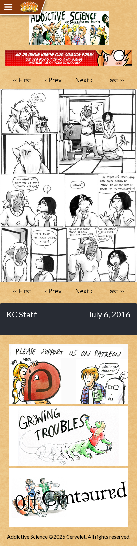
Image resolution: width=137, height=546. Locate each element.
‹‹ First (22, 80)
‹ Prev (53, 80)
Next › (84, 80)
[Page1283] (68, 279)
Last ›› (115, 80)
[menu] (8, 7)
